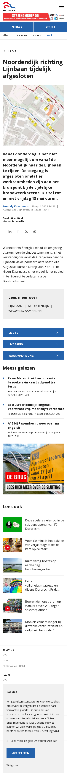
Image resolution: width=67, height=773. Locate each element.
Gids (5, 660)
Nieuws (17, 27)
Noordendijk (38, 306)
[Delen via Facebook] (18, 231)
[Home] (17, 6)
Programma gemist (14, 666)
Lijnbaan (15, 306)
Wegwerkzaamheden (25, 311)
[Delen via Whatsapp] (35, 231)
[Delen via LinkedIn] (10, 231)
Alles (6, 35)
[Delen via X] (26, 231)
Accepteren (20, 753)
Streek (50, 27)
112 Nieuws (20, 35)
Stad (49, 35)
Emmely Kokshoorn (15, 206)
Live (5, 654)
